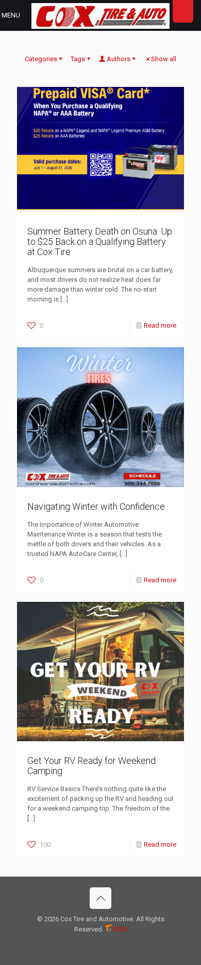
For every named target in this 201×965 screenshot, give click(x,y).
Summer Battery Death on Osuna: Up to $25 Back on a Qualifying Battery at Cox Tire (99, 241)
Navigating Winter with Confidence (96, 506)
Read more (160, 325)
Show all (163, 59)
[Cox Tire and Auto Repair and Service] (100, 15)
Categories (41, 59)
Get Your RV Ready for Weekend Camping (91, 765)
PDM (120, 929)
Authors (118, 59)
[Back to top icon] (100, 898)
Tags (78, 59)
